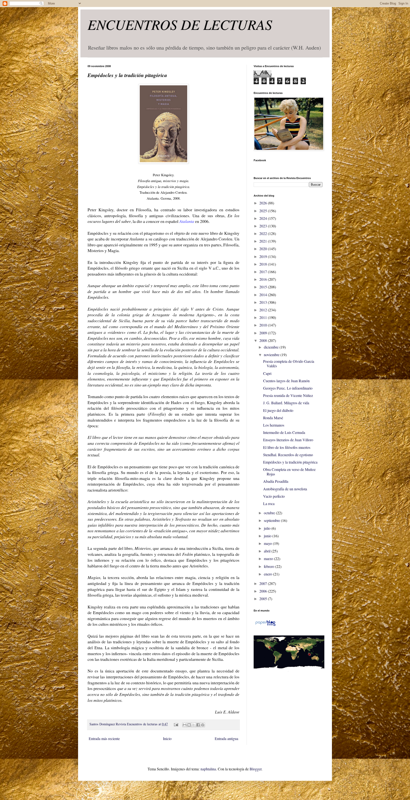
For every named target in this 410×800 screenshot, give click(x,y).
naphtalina (208, 768)
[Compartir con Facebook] (198, 724)
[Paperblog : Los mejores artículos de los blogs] (265, 625)
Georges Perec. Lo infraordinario (287, 388)
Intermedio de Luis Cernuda (284, 432)
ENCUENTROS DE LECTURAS (180, 24)
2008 (263, 340)
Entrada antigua (226, 738)
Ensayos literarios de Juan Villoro (288, 439)
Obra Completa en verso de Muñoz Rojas (289, 471)
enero (268, 573)
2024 (263, 218)
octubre (270, 512)
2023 (263, 225)
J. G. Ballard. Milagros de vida (286, 402)
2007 (263, 583)
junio (268, 535)
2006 (263, 591)
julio (267, 528)
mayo (268, 543)
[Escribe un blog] (189, 724)
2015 (263, 286)
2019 (263, 256)
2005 (263, 598)
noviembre (272, 354)
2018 (263, 264)
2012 (263, 309)
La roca (269, 503)
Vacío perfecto (274, 496)
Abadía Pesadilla (275, 481)
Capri (267, 373)
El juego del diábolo (278, 410)
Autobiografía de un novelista (285, 488)
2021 (263, 241)
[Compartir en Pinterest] (202, 724)
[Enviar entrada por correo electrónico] (175, 724)
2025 (263, 210)
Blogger (255, 768)
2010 (263, 324)
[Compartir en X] (193, 724)
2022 (263, 233)
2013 (263, 302)
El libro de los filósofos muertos (286, 447)
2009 (263, 332)
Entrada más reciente (104, 738)
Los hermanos (273, 425)
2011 (263, 317)
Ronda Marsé (273, 417)
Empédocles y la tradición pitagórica (290, 462)
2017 (263, 271)
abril (267, 550)
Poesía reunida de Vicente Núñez (288, 395)
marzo (269, 558)
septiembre (272, 520)
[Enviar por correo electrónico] (184, 724)
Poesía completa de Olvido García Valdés (288, 363)
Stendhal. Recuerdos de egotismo (288, 454)
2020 (263, 248)
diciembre (272, 347)
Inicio (167, 738)
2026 (263, 202)
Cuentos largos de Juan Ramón (286, 380)
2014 (263, 294)
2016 (263, 279)
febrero (269, 566)
